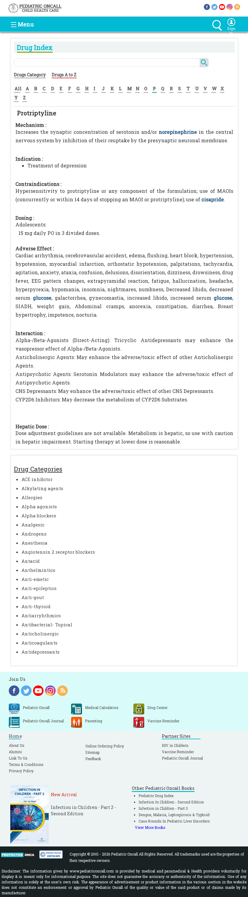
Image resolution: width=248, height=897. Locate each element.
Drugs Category (30, 74)
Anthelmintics (38, 570)
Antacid (30, 561)
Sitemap (92, 752)
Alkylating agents (42, 488)
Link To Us (18, 758)
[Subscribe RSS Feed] (237, 6)
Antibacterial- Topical (46, 625)
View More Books (150, 827)
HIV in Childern (175, 745)
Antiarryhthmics (41, 615)
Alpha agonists (39, 506)
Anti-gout (32, 597)
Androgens (34, 534)
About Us (16, 745)
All (18, 88)
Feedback (93, 758)
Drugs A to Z (64, 74)
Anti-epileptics (39, 588)
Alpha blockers (38, 516)
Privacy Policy (21, 770)
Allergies (31, 497)
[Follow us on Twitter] (214, 6)
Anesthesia (34, 543)
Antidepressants (40, 652)
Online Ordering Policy (104, 746)
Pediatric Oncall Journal (182, 758)
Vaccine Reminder (178, 751)
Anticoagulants (39, 643)
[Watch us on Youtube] (222, 6)
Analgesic (32, 525)
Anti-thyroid (36, 606)
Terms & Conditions (26, 764)
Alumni (15, 751)
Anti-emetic (35, 579)
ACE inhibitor (37, 479)
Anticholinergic (40, 634)
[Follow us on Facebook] (207, 6)
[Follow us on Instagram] (230, 6)
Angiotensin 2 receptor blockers (58, 552)
